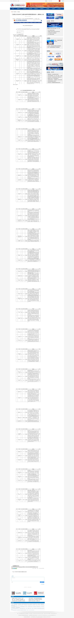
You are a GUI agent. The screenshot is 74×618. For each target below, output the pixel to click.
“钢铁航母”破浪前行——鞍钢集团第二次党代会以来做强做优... (56, 79)
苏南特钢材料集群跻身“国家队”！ (52, 81)
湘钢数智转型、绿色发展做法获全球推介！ (53, 74)
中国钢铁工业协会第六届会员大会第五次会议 (54, 31)
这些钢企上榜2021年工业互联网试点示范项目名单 (35, 599)
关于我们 (59, 8)
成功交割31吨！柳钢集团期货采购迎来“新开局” (54, 82)
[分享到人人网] (15, 568)
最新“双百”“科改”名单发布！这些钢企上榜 (34, 600)
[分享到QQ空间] (13, 568)
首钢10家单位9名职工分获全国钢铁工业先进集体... (19, 600)
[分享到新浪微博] (12, 568)
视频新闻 (41, 8)
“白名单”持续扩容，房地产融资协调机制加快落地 (35, 598)
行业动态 (18, 11)
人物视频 (48, 38)
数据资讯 (36, 8)
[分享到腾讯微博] (14, 568)
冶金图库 (53, 8)
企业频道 (24, 8)
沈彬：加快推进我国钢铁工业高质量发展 (54, 47)
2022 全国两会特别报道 (51, 34)
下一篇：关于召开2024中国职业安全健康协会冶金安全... (19, 571)
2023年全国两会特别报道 (51, 30)
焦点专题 (30, 8)
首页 (12, 11)
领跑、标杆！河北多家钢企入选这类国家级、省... (18, 599)
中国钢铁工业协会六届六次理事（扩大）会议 (53, 28)
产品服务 (47, 8)
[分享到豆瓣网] (16, 568)
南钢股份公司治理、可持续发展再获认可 (53, 78)
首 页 (13, 8)
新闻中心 (18, 8)
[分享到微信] (17, 568)
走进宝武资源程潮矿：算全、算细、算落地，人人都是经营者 (56, 75)
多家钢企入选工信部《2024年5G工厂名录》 (18, 598)
